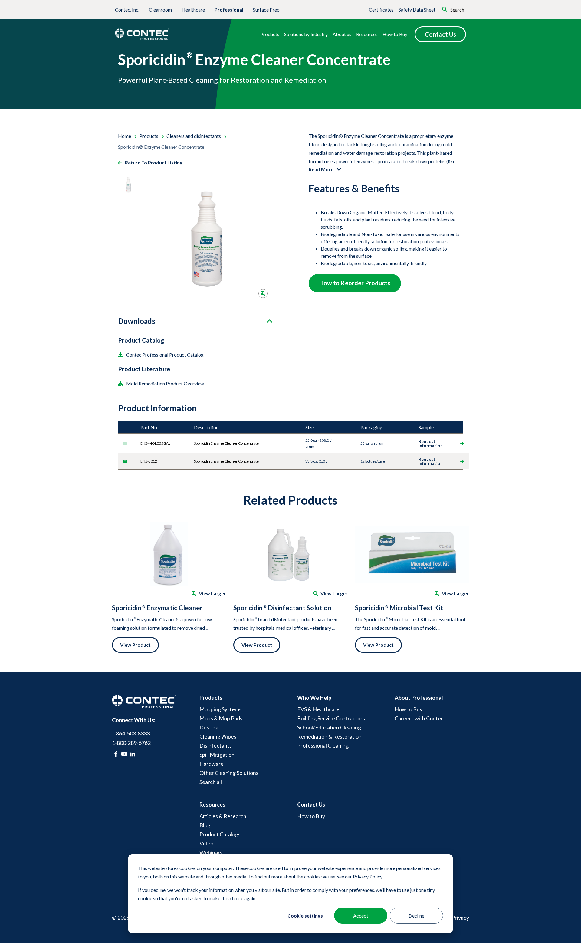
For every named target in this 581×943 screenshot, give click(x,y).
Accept (360, 915)
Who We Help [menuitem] (314, 697)
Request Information (431, 443)
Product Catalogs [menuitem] (220, 834)
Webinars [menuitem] (210, 852)
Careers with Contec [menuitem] (419, 718)
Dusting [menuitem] (208, 727)
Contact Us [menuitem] (311, 804)
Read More (321, 169)
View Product (135, 645)
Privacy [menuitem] (460, 917)
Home (125, 136)
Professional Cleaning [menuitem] (323, 745)
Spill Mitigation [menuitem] (217, 754)
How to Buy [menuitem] (408, 709)
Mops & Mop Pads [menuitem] (220, 718)
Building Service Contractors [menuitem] (331, 718)
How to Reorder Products (354, 283)
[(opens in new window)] (116, 754)
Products (149, 136)
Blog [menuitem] (204, 825)
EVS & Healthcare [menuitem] (318, 709)
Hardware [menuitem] (211, 763)
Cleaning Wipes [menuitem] (217, 736)
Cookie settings (305, 915)
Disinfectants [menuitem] (215, 745)
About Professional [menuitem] (419, 697)
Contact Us (440, 34)
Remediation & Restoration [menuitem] (329, 736)
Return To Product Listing (153, 162)
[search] (436, 8)
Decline (416, 915)
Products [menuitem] (210, 697)
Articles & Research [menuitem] (222, 816)
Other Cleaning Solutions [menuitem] (228, 772)
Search (456, 9)
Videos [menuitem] (207, 843)
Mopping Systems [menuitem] (220, 709)
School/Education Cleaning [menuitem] (329, 727)
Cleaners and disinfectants (194, 136)
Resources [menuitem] (212, 804)
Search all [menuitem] (210, 782)
